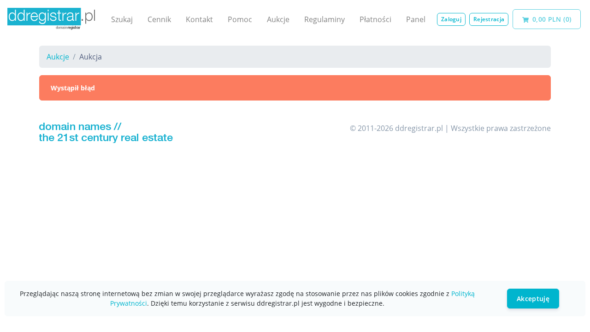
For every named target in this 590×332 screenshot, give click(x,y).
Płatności (375, 19)
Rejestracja (488, 19)
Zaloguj (451, 19)
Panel (415, 19)
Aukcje (278, 19)
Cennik (159, 19)
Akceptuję (533, 298)
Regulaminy (324, 19)
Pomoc (240, 19)
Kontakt (199, 19)
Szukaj (122, 19)
